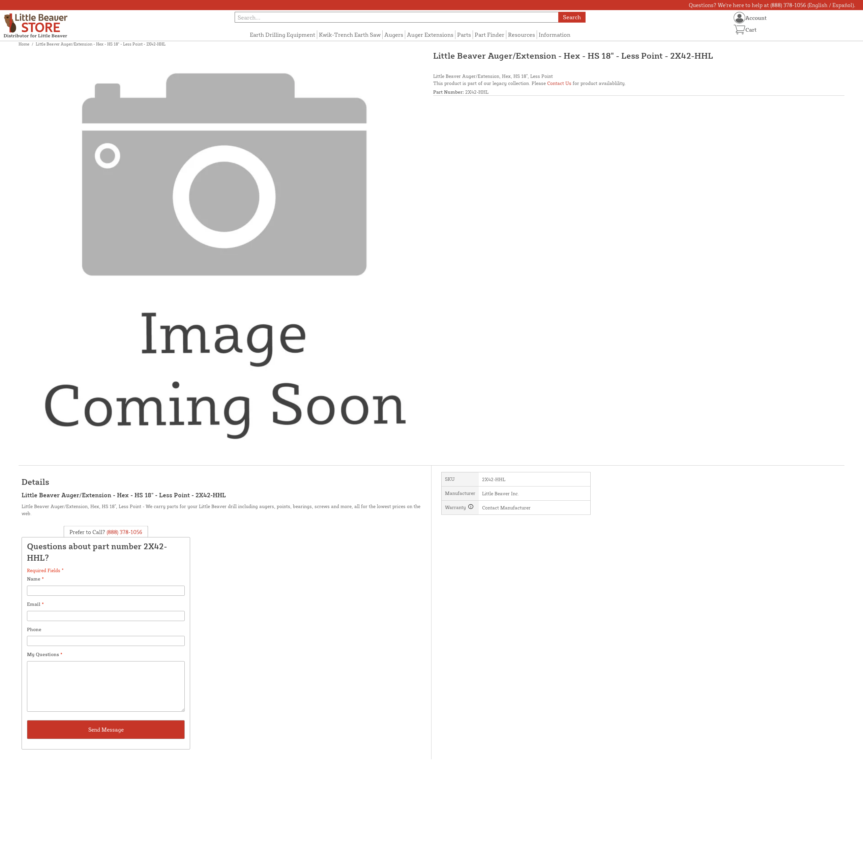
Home (24, 44)
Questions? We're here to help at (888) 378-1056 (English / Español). (772, 5)
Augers (393, 34)
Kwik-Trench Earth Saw (350, 34)
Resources (521, 34)
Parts (464, 34)
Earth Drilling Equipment (282, 34)
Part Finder (489, 34)
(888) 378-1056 (123, 532)
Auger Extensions (430, 34)
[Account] (739, 18)
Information (554, 34)
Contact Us (559, 83)
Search (572, 17)
